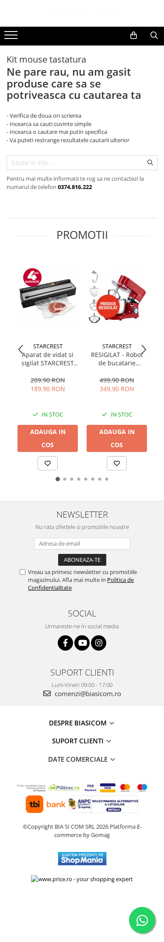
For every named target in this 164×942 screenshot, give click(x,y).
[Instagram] (98, 643)
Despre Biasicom (78, 722)
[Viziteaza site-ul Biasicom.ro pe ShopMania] (82, 858)
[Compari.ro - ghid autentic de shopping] (82, 908)
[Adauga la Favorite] (48, 463)
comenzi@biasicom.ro (87, 693)
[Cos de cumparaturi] (133, 35)
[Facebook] (65, 643)
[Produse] (12, 37)
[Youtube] (82, 643)
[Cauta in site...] (154, 35)
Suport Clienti (78, 740)
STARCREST (48, 346)
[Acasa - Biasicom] (82, 13)
